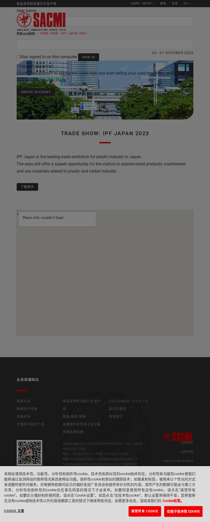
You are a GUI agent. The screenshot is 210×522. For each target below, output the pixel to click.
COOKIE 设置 (14, 511)
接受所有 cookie (144, 511)
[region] (105, 494)
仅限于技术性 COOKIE (183, 511)
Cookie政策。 (173, 501)
